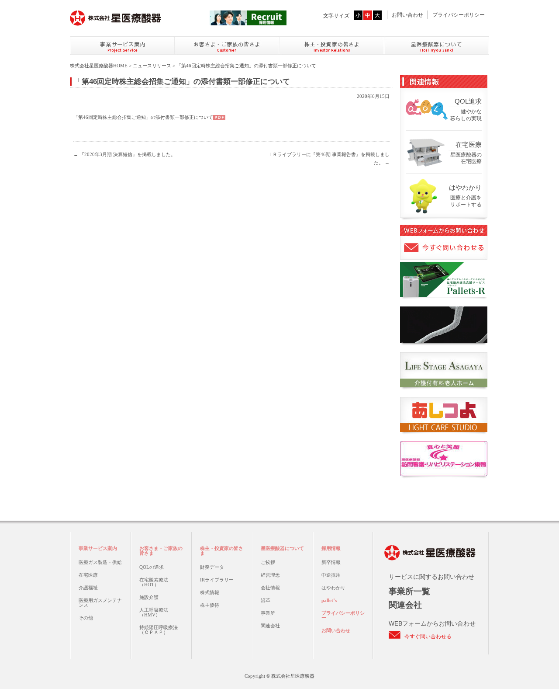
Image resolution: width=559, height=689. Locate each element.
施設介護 (149, 597)
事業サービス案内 (98, 548)
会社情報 (270, 587)
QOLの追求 (151, 567)
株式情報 (209, 592)
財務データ (212, 567)
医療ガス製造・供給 (100, 562)
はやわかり (333, 587)
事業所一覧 (409, 591)
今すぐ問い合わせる (428, 636)
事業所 (268, 613)
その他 (86, 617)
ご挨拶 (268, 562)
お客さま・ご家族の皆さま (161, 551)
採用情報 (331, 548)
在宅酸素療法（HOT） (153, 582)
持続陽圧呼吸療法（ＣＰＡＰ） (158, 630)
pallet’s (329, 600)
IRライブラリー (217, 579)
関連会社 (270, 625)
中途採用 (331, 575)
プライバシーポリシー (458, 14)
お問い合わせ (407, 14)
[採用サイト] (248, 19)
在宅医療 (88, 575)
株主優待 (209, 605)
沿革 (265, 600)
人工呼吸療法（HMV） (153, 612)
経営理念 (270, 575)
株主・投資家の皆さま (221, 551)
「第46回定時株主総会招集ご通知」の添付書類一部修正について (143, 117)
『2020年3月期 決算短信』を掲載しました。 (124, 154)
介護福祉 (88, 587)
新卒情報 (331, 562)
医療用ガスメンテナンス (100, 603)
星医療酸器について (282, 548)
